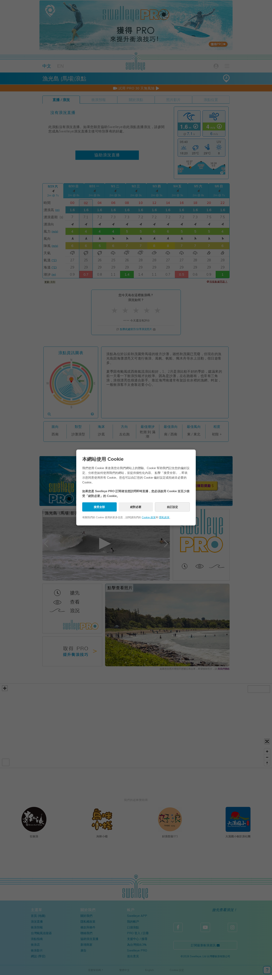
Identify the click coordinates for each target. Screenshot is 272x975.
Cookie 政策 (149, 517)
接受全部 (99, 507)
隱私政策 (164, 517)
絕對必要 (135, 507)
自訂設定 (172, 507)
